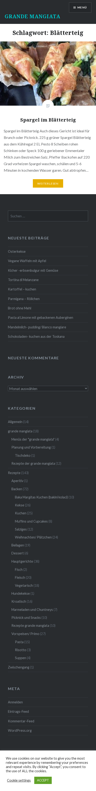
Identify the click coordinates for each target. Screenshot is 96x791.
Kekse (19, 505)
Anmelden (15, 702)
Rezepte (14, 473)
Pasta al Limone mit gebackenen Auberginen (40, 317)
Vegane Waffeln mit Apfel (27, 261)
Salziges (21, 529)
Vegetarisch (24, 585)
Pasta (19, 642)
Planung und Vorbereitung (31, 447)
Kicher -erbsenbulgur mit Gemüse (33, 270)
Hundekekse (20, 593)
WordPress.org (20, 730)
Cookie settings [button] (19, 780)
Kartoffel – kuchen (22, 289)
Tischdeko (23, 455)
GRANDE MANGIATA (32, 16)
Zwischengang (18, 667)
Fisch (19, 570)
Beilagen (17, 545)
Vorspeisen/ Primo (25, 634)
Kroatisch (18, 601)
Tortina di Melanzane (23, 280)
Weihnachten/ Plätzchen (33, 537)
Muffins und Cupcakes (31, 521)
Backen (16, 489)
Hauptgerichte (22, 561)
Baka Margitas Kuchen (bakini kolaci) (41, 497)
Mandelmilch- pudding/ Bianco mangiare (37, 327)
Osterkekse (17, 251)
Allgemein (15, 422)
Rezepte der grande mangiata (33, 463)
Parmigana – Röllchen (24, 299)
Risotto (20, 650)
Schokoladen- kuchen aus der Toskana (36, 336)
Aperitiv (17, 481)
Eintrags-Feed (18, 711)
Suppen (20, 658)
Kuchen (20, 513)
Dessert (17, 553)
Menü (82, 7)
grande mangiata (20, 431)
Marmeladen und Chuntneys (32, 610)
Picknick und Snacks (26, 618)
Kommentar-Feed (21, 721)
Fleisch (20, 577)
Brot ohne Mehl (19, 308)
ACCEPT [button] (43, 780)
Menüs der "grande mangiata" (33, 439)
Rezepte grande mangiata (30, 626)
